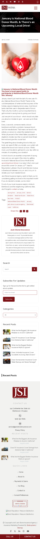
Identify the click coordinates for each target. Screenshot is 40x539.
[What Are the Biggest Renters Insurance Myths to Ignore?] (5, 459)
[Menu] (35, 8)
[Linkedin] (10, 2)
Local (9, 207)
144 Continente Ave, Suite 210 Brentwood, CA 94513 (20, 410)
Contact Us (21, 490)
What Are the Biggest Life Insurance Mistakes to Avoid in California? (24, 332)
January (29, 201)
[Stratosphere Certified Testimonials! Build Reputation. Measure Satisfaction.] (20, 511)
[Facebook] (3, 2)
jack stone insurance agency (16, 204)
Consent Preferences (21, 495)
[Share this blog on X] (24, 211)
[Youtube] (28, 531)
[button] (34, 269)
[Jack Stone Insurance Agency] (8, 8)
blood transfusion (20, 195)
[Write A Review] (20, 504)
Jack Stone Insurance (20, 230)
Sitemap (20, 528)
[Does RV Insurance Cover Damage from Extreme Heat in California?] (5, 450)
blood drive (30, 195)
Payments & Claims (21, 481)
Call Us (9, 537)
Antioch (17, 198)
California (15, 207)
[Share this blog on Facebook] (21, 211)
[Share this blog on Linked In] (27, 211)
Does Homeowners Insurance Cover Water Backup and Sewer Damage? (24, 361)
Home (21, 472)
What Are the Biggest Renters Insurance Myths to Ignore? (22, 346)
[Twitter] (7, 2)
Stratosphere (31, 525)
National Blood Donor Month (16, 201)
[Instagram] (23, 531)
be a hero (10, 198)
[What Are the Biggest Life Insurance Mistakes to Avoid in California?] (5, 441)
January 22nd (21, 192)
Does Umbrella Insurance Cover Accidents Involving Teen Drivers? (23, 354)
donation (10, 195)
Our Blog (21, 486)
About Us (21, 477)
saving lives (11, 192)
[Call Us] (37, 2)
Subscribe (8, 299)
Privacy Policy (20, 430)
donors (29, 192)
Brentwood (30, 204)
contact (14, 189)
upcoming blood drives (10, 163)
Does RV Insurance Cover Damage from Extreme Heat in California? (24, 339)
